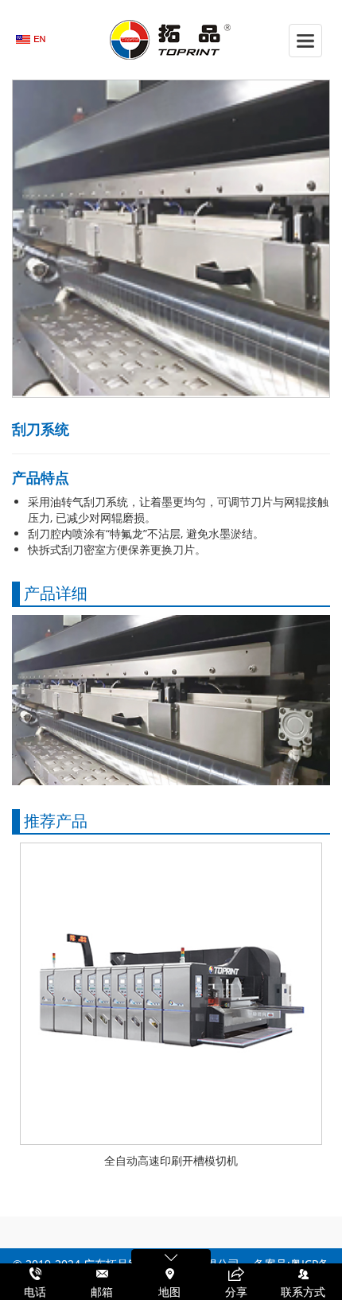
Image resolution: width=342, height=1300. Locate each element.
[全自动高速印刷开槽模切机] (171, 991)
